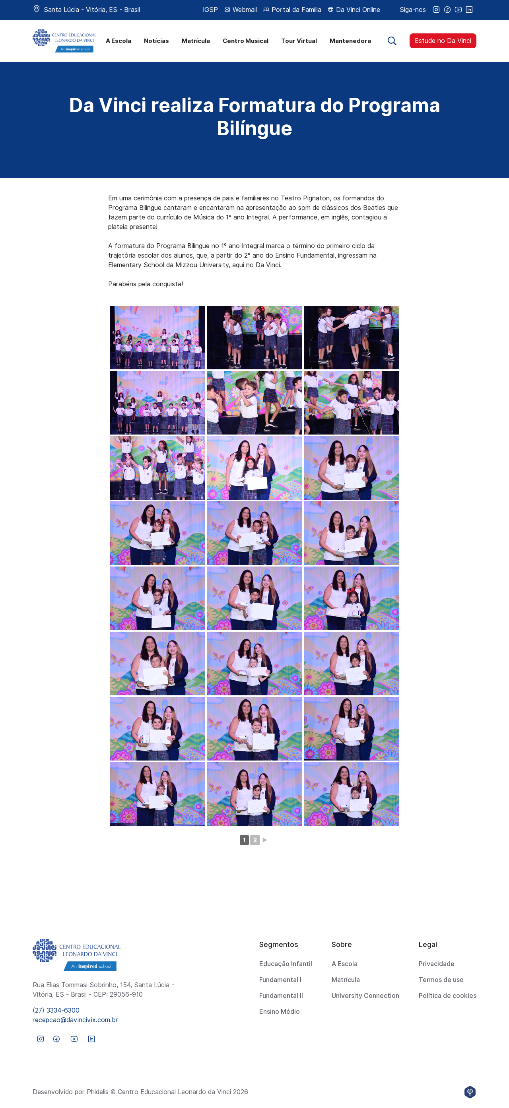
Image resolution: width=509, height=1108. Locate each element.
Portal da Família (295, 10)
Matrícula (196, 41)
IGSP (210, 10)
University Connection (365, 995)
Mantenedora (350, 41)
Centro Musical (245, 41)
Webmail (244, 10)
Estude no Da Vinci (443, 41)
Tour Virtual (299, 41)
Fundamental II (281, 995)
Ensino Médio (279, 1011)
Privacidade (437, 964)
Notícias (156, 41)
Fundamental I (280, 980)
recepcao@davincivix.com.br (75, 1020)
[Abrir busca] (392, 41)
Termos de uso (441, 980)
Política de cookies (447, 995)
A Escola (118, 41)
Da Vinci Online (357, 10)
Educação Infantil (285, 964)
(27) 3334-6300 (56, 1010)
